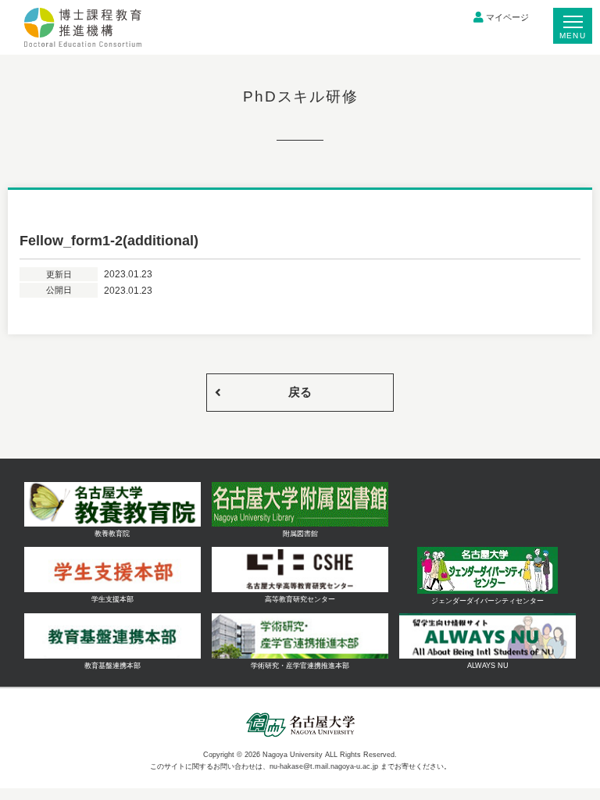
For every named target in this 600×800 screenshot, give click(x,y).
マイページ (507, 17)
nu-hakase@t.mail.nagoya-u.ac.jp (324, 766)
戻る (300, 391)
